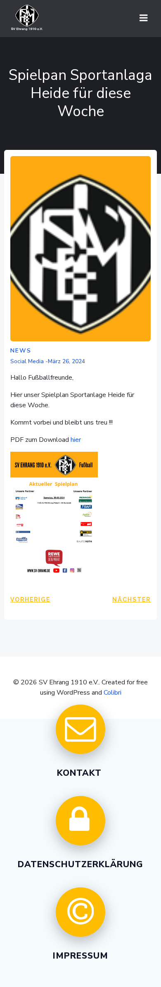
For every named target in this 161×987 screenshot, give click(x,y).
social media (27, 361)
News (20, 351)
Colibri (112, 692)
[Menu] (144, 18)
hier (76, 439)
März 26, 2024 (66, 361)
